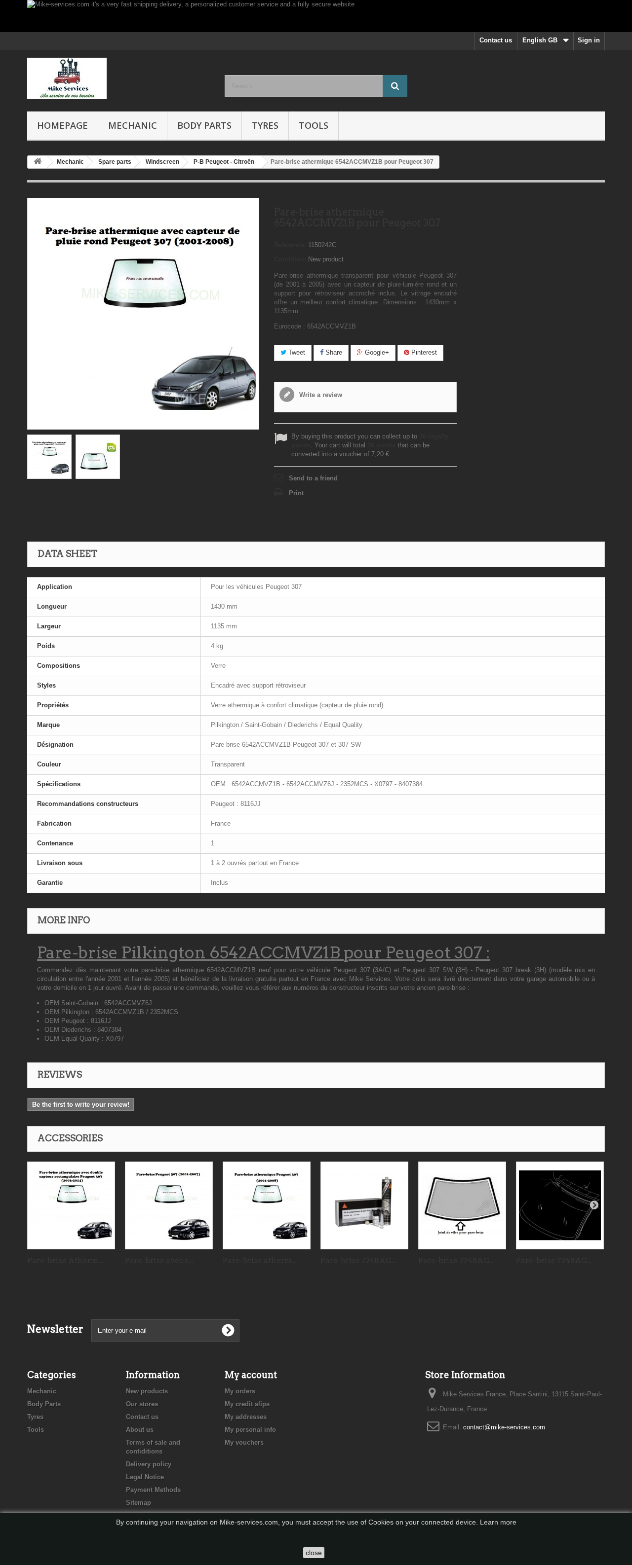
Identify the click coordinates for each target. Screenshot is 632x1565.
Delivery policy (148, 1464)
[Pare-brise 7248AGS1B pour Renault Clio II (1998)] (364, 1205)
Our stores (142, 1404)
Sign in (589, 40)
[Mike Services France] (118, 78)
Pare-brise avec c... (159, 1260)
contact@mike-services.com (504, 1427)
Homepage (62, 125)
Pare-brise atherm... (260, 1260)
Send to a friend (313, 478)
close (314, 1553)
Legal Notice (145, 1477)
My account (251, 1375)
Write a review (319, 395)
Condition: (290, 259)
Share (332, 352)
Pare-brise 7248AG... (358, 1260)
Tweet (295, 352)
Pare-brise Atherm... (65, 1260)
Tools (313, 125)
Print (296, 493)
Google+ (376, 352)
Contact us (495, 40)
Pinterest (423, 352)
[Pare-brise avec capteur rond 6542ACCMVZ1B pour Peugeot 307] (49, 456)
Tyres (265, 125)
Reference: (290, 245)
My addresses (246, 1416)
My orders (240, 1391)
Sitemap (138, 1502)
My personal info (250, 1429)
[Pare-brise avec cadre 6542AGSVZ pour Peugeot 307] (169, 1205)
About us (140, 1429)
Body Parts (204, 125)
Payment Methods (153, 1489)
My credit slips (247, 1404)
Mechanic (132, 125)
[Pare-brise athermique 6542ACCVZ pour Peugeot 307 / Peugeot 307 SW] (267, 1205)
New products (147, 1391)
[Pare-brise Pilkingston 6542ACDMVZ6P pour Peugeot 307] (71, 1205)
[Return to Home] (37, 162)
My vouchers (244, 1442)
